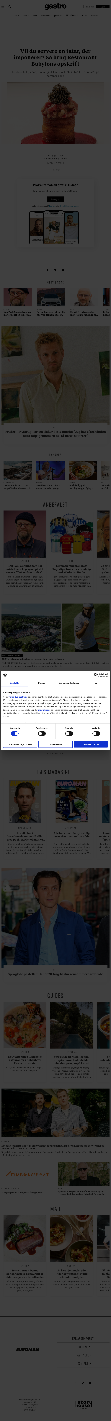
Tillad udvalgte (55, 744)
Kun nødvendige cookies (20, 744)
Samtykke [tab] (14, 683)
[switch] (42, 733)
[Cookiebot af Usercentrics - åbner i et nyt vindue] (96, 675)
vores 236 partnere (18, 697)
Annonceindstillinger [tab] (69, 683)
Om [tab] (96, 683)
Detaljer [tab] (42, 683)
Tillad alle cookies (90, 744)
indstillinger (44, 710)
